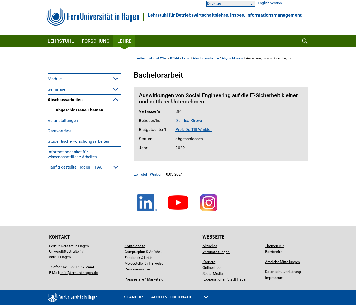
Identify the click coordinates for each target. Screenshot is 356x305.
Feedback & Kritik (138, 258)
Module (55, 78)
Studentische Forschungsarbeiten (78, 141)
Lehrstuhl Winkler (148, 174)
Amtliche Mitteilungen (282, 262)
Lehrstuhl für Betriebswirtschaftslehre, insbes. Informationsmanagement (225, 15)
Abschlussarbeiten (65, 99)
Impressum (274, 278)
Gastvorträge (59, 130)
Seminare (56, 89)
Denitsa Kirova (188, 120)
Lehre (124, 41)
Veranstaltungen (63, 120)
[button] (116, 79)
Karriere (208, 262)
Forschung (95, 41)
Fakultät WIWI (157, 58)
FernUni (139, 58)
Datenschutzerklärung (283, 272)
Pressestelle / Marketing (144, 279)
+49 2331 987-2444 (78, 267)
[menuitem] (84, 78)
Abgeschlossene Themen (79, 110)
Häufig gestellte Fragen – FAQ (75, 167)
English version (270, 3)
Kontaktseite (135, 246)
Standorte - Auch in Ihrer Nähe (158, 297)
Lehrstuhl (61, 41)
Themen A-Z (274, 246)
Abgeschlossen (232, 58)
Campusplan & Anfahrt (143, 252)
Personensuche (137, 269)
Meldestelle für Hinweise (144, 263)
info (63, 273)
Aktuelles (209, 246)
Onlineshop (211, 267)
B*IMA (174, 58)
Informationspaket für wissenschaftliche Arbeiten (72, 154)
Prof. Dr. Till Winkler (193, 129)
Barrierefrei (274, 252)
